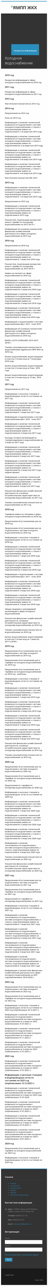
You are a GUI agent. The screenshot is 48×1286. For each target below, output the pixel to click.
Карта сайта (39, 1280)
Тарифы (36, 27)
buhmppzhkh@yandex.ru (22, 1224)
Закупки (17, 39)
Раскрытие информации (25, 50)
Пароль (8, 1246)
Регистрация (10, 1255)
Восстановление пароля (28, 1255)
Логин (7, 1238)
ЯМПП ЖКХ (10, 1275)
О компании (32, 16)
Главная (18, 16)
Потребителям (21, 27)
